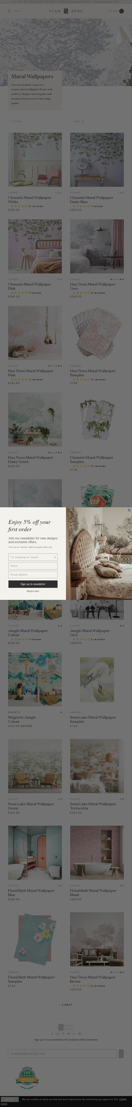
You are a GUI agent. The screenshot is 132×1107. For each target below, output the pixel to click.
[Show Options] (55, 557)
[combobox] (32, 557)
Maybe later (33, 591)
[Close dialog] (129, 510)
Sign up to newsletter (33, 584)
